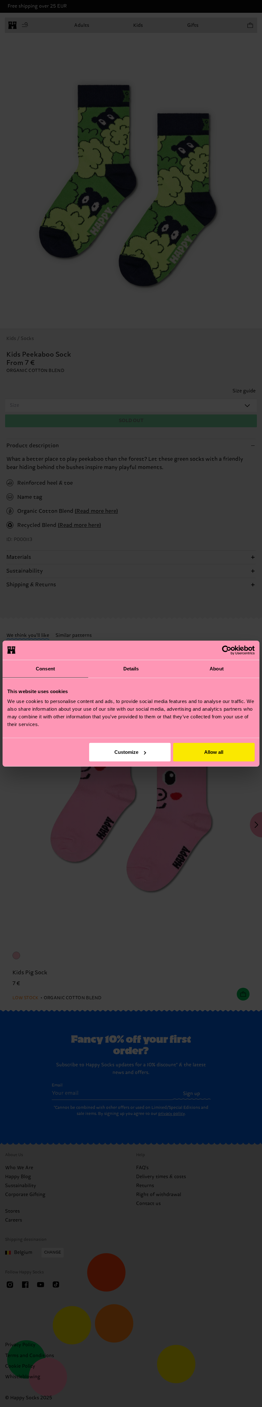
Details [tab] (131, 668)
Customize (126, 752)
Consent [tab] (45, 668)
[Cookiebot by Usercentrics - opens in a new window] (227, 650)
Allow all (213, 752)
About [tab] (217, 668)
